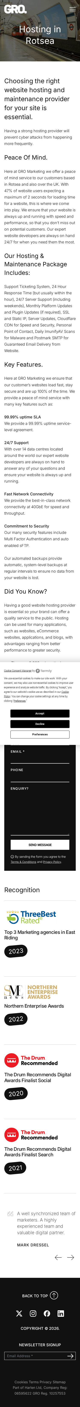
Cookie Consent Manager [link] (18, 670)
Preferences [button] (20, 700)
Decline (39, 724)
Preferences (40, 734)
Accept (39, 713)
